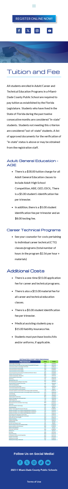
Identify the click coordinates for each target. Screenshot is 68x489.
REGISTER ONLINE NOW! (34, 18)
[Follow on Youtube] (49, 30)
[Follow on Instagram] (37, 30)
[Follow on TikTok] (41, 462)
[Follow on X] (28, 30)
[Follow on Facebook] (19, 30)
